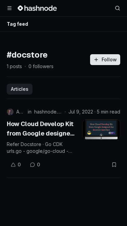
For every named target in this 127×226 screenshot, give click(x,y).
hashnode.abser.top (48, 112)
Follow (109, 59)
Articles (19, 89)
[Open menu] (9, 8)
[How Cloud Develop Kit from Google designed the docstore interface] (101, 129)
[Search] (117, 8)
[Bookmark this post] (114, 165)
